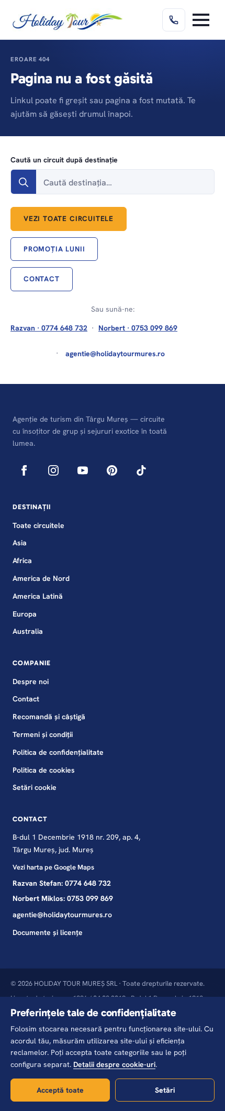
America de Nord (41, 578)
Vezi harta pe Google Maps (53, 867)
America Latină (38, 596)
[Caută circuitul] (23, 182)
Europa (25, 614)
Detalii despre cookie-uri (114, 1064)
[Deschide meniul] (200, 19)
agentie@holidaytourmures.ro (62, 914)
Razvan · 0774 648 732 (48, 328)
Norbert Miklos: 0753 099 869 (63, 898)
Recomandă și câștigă (49, 716)
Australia (28, 631)
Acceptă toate (60, 1090)
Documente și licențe (48, 932)
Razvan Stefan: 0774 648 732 (62, 883)
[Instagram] (53, 470)
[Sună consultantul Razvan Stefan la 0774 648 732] (173, 19)
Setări (165, 1090)
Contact (26, 698)
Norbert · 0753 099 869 (137, 328)
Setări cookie (35, 787)
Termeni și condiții (43, 734)
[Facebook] (24, 470)
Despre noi (31, 681)
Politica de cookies (44, 770)
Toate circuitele (38, 525)
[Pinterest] (111, 470)
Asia (20, 542)
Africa (22, 560)
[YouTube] (82, 470)
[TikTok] (141, 470)
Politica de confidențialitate (58, 752)
